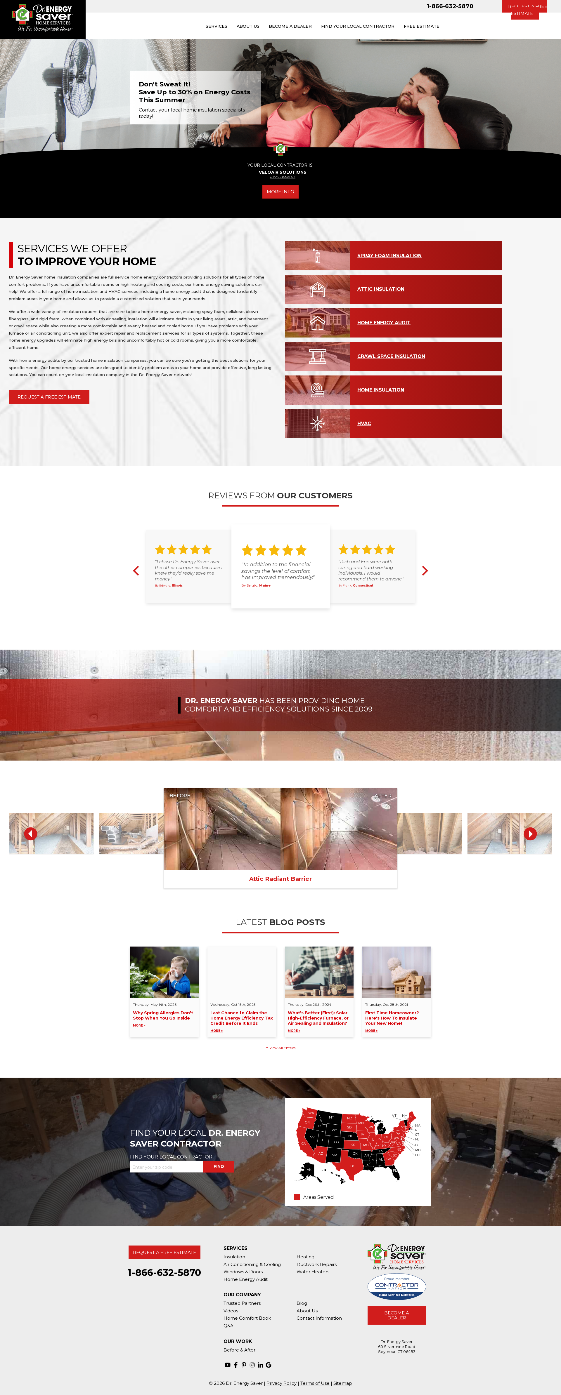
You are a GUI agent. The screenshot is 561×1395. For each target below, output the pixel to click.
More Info (280, 191)
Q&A (228, 1325)
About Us (307, 1311)
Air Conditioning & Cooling (252, 1264)
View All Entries (282, 1048)
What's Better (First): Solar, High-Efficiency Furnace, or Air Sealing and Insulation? (318, 1021)
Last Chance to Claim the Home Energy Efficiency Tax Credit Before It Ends (241, 1021)
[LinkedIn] (260, 1364)
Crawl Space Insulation (391, 356)
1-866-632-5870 (450, 6)
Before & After (239, 1350)
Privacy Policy (281, 1383)
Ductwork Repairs (317, 1264)
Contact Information (319, 1318)
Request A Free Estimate (49, 397)
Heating (305, 1257)
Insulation (234, 1257)
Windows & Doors (243, 1271)
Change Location (282, 176)
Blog (302, 1303)
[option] (280, 97)
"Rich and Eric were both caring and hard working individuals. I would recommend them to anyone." (371, 570)
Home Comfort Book (247, 1318)
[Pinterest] (243, 1364)
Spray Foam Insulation (389, 255)
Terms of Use (315, 1383)
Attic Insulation (380, 289)
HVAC (364, 423)
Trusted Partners (242, 1303)
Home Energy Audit (384, 322)
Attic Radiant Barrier (280, 879)
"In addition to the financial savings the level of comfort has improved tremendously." (278, 571)
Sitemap (342, 1383)
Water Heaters (313, 1271)
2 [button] (277, 615)
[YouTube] (227, 1364)
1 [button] (270, 615)
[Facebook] (235, 1364)
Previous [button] (13, 97)
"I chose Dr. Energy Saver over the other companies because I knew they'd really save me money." (189, 570)
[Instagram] (252, 1364)
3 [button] (283, 615)
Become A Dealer (396, 1315)
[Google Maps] (268, 1364)
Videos (231, 1311)
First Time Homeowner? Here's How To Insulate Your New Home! (392, 1021)
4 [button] (290, 615)
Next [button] (548, 97)
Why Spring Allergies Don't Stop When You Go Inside (163, 1018)
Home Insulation (380, 389)
